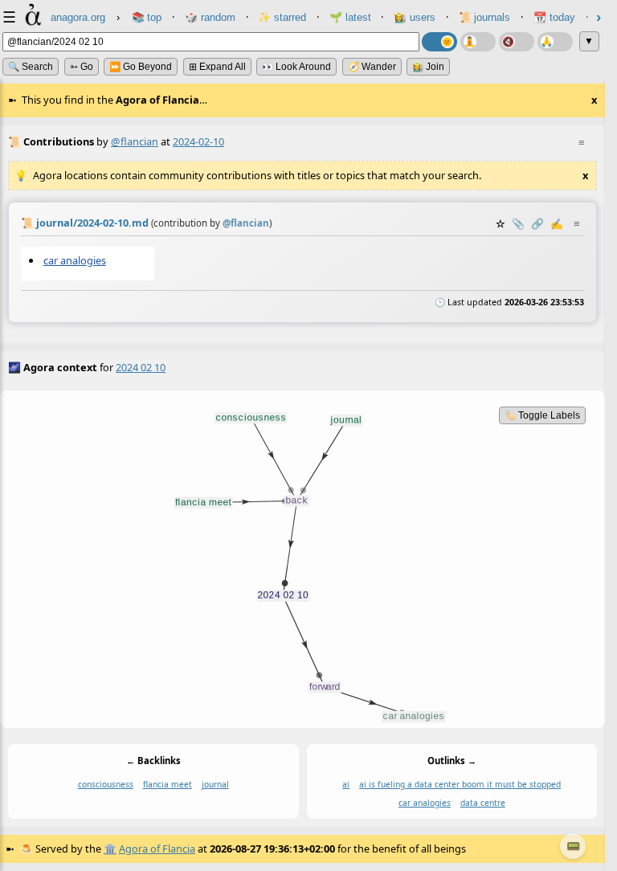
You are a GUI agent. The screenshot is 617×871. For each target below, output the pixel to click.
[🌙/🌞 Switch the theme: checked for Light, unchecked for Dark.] (439, 41)
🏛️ (110, 848)
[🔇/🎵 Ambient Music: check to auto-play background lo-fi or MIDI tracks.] (516, 41)
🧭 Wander (372, 67)
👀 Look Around (296, 67)
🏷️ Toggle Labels (542, 415)
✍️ (556, 223)
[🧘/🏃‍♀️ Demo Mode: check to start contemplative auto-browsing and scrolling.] (478, 41)
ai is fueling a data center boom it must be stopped (460, 784)
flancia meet (167, 784)
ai (345, 784)
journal (215, 784)
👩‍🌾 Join (428, 67)
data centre (482, 802)
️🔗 (537, 223)
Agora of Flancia (157, 848)
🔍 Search (30, 67)
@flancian (134, 141)
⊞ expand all (217, 67)
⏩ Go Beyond (140, 67)
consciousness (105, 784)
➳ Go (81, 67)
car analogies (74, 260)
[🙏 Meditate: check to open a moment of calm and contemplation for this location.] (555, 41)
